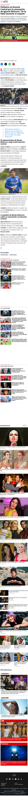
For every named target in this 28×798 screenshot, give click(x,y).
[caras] (14, 721)
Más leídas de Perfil (7, 366)
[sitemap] (21, 779)
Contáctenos (3, 784)
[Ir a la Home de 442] (5, 2)
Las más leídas (5, 308)
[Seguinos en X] (12, 779)
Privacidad (3, 785)
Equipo (16, 783)
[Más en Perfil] (8, 670)
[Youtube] (15, 779)
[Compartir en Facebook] (2, 64)
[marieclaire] (14, 698)
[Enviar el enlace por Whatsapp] (9, 64)
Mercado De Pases (4, 254)
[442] (14, 775)
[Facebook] (9, 779)
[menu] (2, 1)
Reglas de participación (19, 784)
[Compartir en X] (5, 64)
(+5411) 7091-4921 (10, 793)
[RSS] (18, 779)
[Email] (13, 64)
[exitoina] (14, 674)
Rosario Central (13, 254)
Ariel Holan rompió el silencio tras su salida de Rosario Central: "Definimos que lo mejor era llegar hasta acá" (14, 133)
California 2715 (7, 792)
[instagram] (6, 779)
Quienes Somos (3, 783)
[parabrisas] (14, 744)
